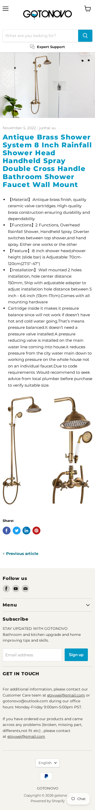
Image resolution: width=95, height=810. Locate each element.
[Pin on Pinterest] (36, 530)
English (45, 763)
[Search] (85, 36)
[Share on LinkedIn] (26, 530)
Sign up (76, 655)
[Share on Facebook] (7, 530)
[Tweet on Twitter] (17, 530)
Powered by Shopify (48, 801)
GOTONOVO (47, 788)
